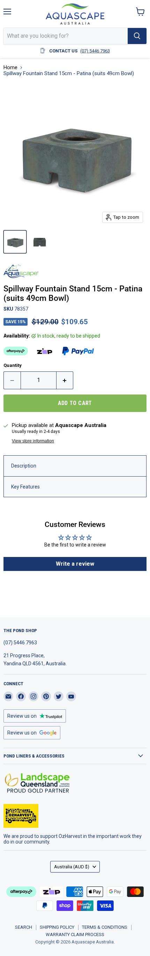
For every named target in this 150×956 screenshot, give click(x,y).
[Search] (137, 36)
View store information (33, 441)
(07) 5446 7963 (95, 50)
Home (10, 68)
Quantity (12, 365)
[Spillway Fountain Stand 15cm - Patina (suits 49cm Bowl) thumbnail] (15, 242)
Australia (71, 866)
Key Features (25, 487)
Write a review (75, 563)
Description (23, 466)
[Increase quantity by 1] (65, 380)
